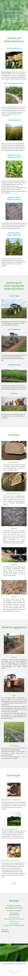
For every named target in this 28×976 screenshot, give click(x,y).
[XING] (6, 931)
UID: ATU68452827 (14, 923)
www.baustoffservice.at (14, 921)
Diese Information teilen (9, 963)
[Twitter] (19, 964)
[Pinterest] (24, 964)
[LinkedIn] (20, 964)
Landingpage (14, 972)
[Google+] (22, 964)
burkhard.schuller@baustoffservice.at (15, 918)
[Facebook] (2, 931)
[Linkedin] (4, 931)
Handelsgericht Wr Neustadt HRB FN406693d (14, 925)
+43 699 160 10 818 (14, 917)
